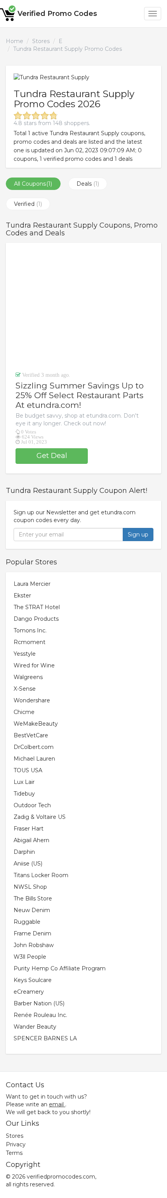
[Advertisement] (83, 306)
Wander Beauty (35, 1026)
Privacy (16, 1144)
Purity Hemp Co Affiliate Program (60, 968)
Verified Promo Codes (57, 13)
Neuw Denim (32, 910)
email (56, 1104)
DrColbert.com (34, 747)
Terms (14, 1152)
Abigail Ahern (31, 840)
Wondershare (32, 700)
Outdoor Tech (32, 805)
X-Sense (25, 688)
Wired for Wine (34, 665)
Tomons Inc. (30, 630)
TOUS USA (28, 770)
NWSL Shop (30, 886)
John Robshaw (34, 945)
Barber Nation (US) (39, 1003)
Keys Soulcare (33, 980)
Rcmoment (29, 642)
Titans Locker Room (41, 875)
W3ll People (30, 956)
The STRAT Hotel (37, 607)
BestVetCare (31, 735)
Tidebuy (24, 793)
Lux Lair (24, 781)
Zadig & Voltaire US (40, 816)
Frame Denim (32, 933)
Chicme (24, 712)
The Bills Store (33, 898)
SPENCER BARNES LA (45, 1038)
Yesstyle (25, 653)
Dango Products (36, 618)
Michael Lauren (34, 758)
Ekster (22, 595)
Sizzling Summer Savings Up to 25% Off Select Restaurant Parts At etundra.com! (80, 395)
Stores (41, 41)
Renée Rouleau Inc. (40, 1015)
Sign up (138, 534)
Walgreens (28, 677)
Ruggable (27, 921)
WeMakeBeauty (36, 723)
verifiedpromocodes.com (61, 1176)
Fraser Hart (28, 828)
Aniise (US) (28, 863)
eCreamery (29, 991)
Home (14, 41)
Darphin (24, 851)
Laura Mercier (32, 583)
